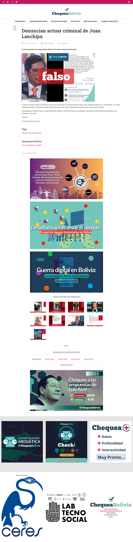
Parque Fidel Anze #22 (111, 509)
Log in (24, 153)
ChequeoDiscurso (38, 21)
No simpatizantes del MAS (32, 145)
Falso (51, 43)
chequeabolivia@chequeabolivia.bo (111, 511)
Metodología (90, 21)
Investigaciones (59, 21)
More (66, 346)
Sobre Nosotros (109, 21)
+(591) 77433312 (111, 513)
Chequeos (20, 21)
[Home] (66, 11)
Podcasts (75, 21)
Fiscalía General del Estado (32, 133)
